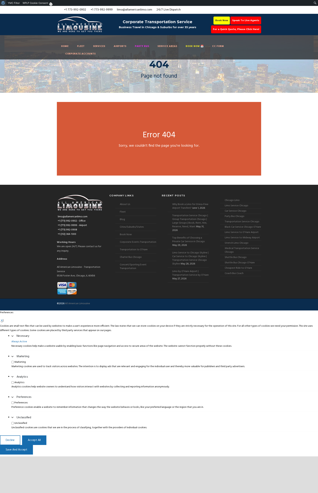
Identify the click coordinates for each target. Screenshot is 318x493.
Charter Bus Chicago (131, 257)
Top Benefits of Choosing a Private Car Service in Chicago (188, 240)
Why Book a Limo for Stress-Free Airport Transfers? (190, 206)
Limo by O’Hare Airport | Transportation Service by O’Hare (190, 273)
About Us (125, 204)
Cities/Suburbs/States (132, 227)
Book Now (221, 20)
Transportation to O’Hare (134, 250)
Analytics (22, 376)
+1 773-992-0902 (75, 9)
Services (99, 46)
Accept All (34, 440)
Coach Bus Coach (234, 273)
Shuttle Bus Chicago (236, 257)
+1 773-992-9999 (102, 9)
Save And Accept (16, 449)
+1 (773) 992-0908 (67, 230)
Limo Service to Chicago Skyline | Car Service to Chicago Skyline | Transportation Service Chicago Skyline (190, 258)
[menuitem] (3, 3)
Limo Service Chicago (236, 206)
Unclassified (24, 417)
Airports (120, 46)
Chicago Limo (232, 200)
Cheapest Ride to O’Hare (238, 268)
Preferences (24, 397)
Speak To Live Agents (245, 20)
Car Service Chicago (235, 211)
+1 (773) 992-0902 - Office (72, 221)
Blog (122, 219)
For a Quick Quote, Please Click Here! (236, 29)
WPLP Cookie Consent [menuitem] (35, 2)
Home (65, 46)
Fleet (81, 46)
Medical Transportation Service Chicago (242, 250)
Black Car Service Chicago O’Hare (243, 227)
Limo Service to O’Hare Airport (242, 232)
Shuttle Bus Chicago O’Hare (240, 263)
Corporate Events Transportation (138, 242)
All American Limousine (77, 303)
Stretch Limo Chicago (236, 243)
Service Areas (167, 46)
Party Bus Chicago (234, 216)
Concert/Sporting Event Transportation (133, 267)
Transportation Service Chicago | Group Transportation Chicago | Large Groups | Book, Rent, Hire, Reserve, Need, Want (190, 221)
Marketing (23, 356)
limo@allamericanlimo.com (134, 9)
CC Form (218, 46)
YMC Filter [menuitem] (14, 2)
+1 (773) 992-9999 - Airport (72, 225)
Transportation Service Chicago (242, 222)
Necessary (23, 336)
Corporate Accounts (80, 54)
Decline (10, 440)
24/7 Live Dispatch (168, 9)
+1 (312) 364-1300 (67, 234)
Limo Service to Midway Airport (242, 238)
